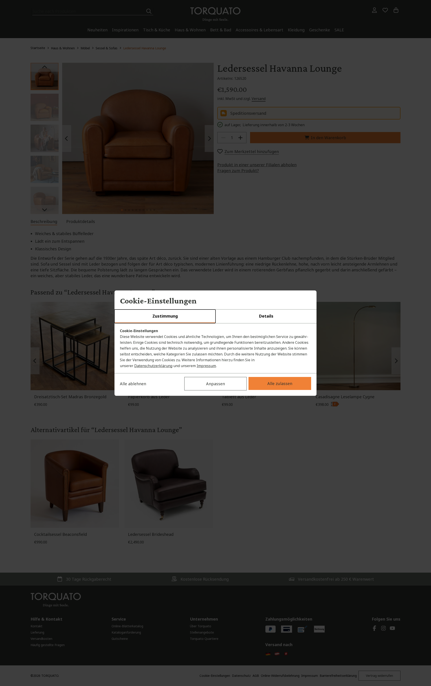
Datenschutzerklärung (153, 365)
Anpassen (215, 383)
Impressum (206, 365)
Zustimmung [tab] (165, 316)
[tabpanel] (215, 348)
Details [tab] (266, 316)
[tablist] (215, 316)
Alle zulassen (279, 383)
